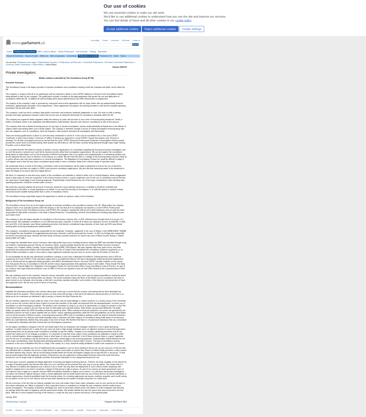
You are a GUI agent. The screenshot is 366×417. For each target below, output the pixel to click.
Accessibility (95, 40)
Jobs (56, 410)
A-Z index (9, 410)
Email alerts (115, 40)
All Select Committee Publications (119, 62)
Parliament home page (26, 62)
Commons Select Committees (18, 65)
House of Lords (31, 56)
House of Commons (15, 56)
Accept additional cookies (122, 29)
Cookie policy (104, 410)
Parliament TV (106, 56)
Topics (123, 56)
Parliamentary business (24, 51)
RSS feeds (126, 40)
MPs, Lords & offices (47, 51)
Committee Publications (93, 62)
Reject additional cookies (160, 29)
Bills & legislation (57, 56)
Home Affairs (38, 65)
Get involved (81, 51)
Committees (72, 56)
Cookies (105, 40)
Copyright (80, 410)
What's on (44, 56)
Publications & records (88, 56)
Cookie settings (191, 29)
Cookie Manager (117, 410)
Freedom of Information (43, 410)
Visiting (92, 51)
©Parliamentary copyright (16, 402)
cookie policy (183, 20)
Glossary (18, 410)
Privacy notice (91, 410)
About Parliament (66, 51)
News (116, 56)
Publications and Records (70, 62)
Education (102, 51)
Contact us (136, 40)
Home (9, 51)
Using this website (67, 410)
